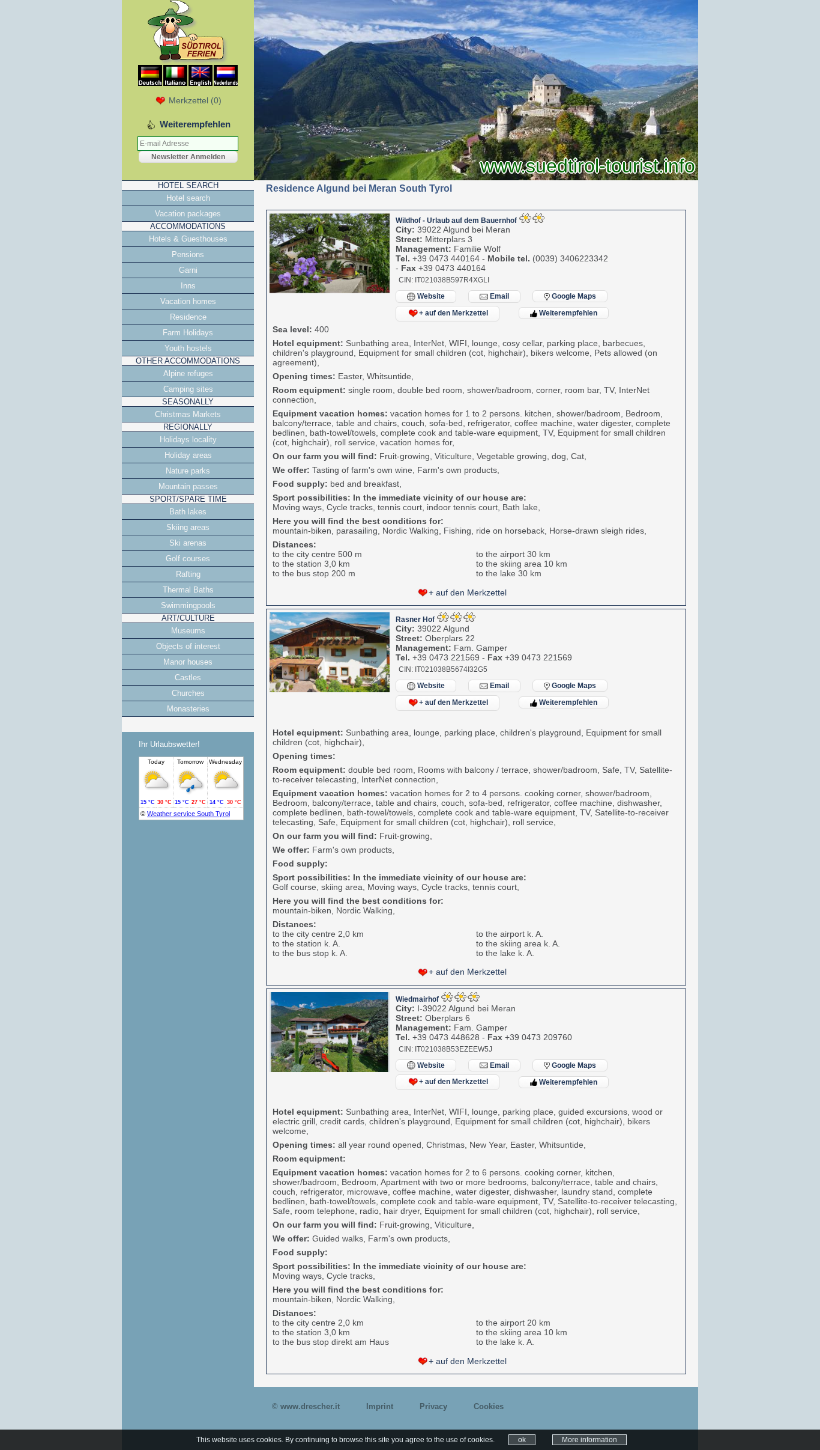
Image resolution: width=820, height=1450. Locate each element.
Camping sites (188, 389)
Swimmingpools (188, 605)
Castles (188, 677)
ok (522, 1440)
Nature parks (188, 470)
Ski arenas (188, 542)
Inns (188, 285)
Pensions (188, 254)
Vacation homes (188, 301)
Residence (188, 316)
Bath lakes (188, 511)
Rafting (188, 574)
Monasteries (188, 708)
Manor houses (188, 661)
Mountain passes (188, 486)
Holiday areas (188, 455)
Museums (188, 630)
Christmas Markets (188, 414)
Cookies (489, 1406)
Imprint (379, 1406)
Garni (188, 270)
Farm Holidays (188, 332)
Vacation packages (188, 213)
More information (589, 1440)
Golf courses (188, 558)
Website (430, 296)
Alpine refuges (188, 373)
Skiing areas (188, 527)
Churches (188, 693)
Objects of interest (188, 646)
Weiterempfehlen (567, 313)
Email (498, 296)
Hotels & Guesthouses (188, 238)
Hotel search (188, 198)
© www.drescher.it (306, 1406)
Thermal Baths (188, 589)
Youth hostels (188, 348)
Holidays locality (188, 439)
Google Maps (573, 296)
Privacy (433, 1406)
